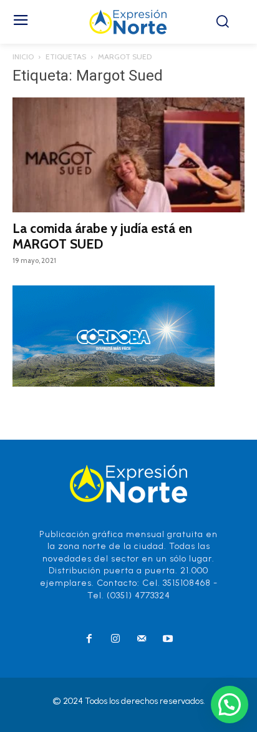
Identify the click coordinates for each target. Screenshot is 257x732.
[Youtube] (168, 640)
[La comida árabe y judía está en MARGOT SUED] (128, 154)
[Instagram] (115, 640)
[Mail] (142, 640)
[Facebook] (89, 640)
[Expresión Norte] (128, 21)
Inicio (23, 56)
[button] (229, 704)
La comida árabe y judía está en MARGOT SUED (102, 236)
